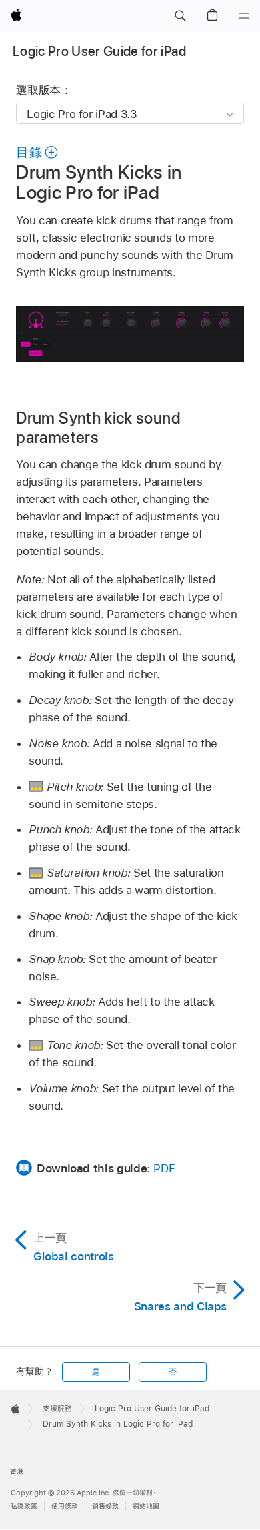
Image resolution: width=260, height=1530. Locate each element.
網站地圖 (146, 1506)
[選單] (244, 16)
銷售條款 (105, 1506)
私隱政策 (24, 1506)
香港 (16, 1471)
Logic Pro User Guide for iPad (99, 51)
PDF (164, 1168)
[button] (180, 16)
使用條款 (64, 1506)
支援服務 (57, 1409)
